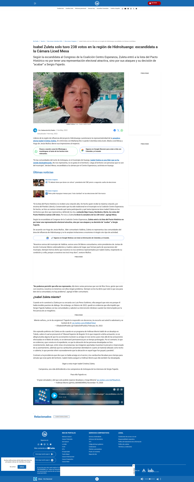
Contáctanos (92, 446)
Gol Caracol (65, 441)
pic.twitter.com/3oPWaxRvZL (108, 380)
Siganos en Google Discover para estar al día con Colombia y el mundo (103, 150)
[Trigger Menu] (35, 3)
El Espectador (66, 451)
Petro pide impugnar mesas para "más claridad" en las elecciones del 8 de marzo (77, 193)
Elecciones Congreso (71, 41)
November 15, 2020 (95, 383)
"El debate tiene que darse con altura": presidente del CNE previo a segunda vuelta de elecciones (82, 182)
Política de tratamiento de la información (129, 441)
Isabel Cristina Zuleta (61, 416)
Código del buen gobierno (96, 444)
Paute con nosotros (94, 451)
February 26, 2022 (95, 326)
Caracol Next (65, 461)
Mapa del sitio (93, 454)
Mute (142, 479)
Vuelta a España (115, 8)
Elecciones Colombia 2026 (54, 41)
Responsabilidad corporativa (126, 439)
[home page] (97, 3)
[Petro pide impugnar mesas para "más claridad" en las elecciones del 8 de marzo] (38, 193)
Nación (43, 41)
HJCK (63, 446)
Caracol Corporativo (67, 459)
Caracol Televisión (67, 439)
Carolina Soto (69, 8)
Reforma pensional (80, 8)
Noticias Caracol (66, 436)
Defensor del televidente (96, 439)
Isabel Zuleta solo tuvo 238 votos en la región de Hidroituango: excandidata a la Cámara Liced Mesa (107, 41)
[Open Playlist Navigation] (160, 479)
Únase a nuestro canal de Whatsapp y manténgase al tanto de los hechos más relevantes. (53, 151)
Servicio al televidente (95, 436)
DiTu (63, 449)
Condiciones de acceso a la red (127, 436)
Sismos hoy (91, 8)
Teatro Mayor (66, 454)
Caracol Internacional (68, 456)
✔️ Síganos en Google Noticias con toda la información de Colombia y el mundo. (80, 238)
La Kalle (64, 444)
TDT (90, 441)
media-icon (97, 479)
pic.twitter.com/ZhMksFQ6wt (84, 323)
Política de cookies (123, 444)
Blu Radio (35, 41)
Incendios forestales (103, 8)
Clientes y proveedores (95, 449)
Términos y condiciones (125, 446)
